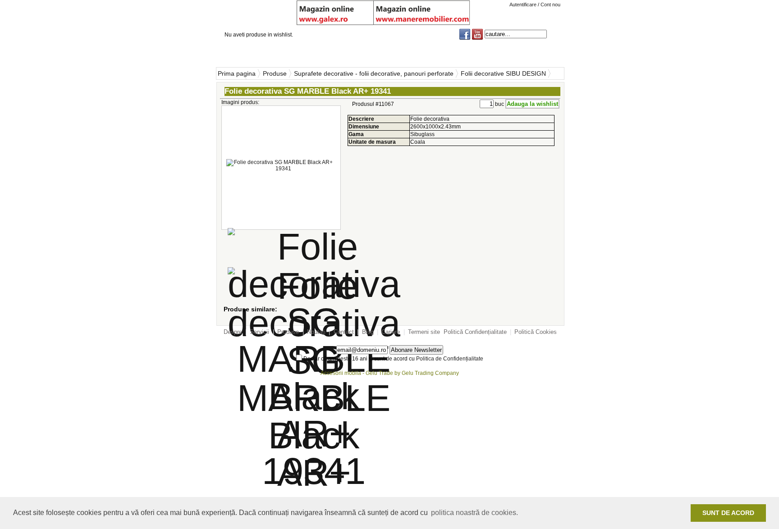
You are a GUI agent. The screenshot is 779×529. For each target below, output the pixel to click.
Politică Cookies (535, 331)
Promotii (543, 54)
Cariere (390, 331)
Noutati (394, 54)
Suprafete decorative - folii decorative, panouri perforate (374, 73)
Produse (341, 54)
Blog (493, 54)
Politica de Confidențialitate (449, 359)
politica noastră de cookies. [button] (474, 512)
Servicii (288, 54)
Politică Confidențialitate (475, 331)
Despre (233, 331)
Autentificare (523, 4)
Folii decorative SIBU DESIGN (503, 73)
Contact (444, 54)
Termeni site (424, 331)
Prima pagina (237, 73)
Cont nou (550, 4)
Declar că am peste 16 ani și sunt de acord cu (392, 359)
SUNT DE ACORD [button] (728, 512)
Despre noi (239, 54)
